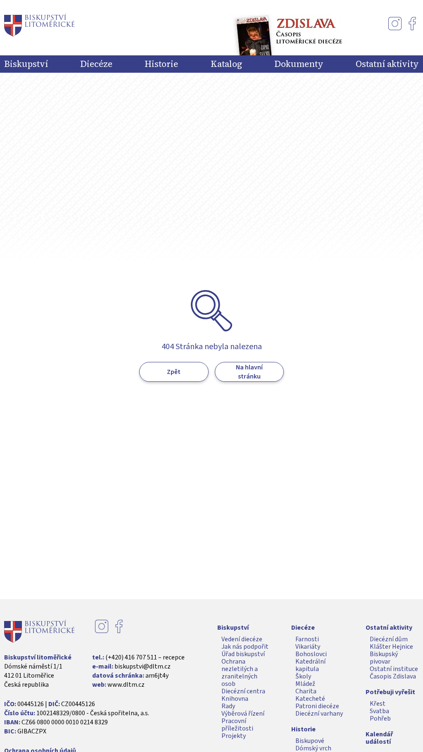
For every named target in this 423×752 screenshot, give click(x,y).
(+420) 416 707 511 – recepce (145, 657)
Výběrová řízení (242, 713)
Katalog (226, 64)
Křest (377, 703)
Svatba (379, 711)
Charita (305, 691)
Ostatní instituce (394, 668)
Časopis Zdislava (393, 676)
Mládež (305, 683)
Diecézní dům (389, 639)
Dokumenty (298, 64)
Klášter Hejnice (391, 646)
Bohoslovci (311, 654)
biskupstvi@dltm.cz (142, 666)
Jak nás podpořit (245, 646)
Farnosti (307, 639)
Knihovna (234, 698)
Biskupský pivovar (384, 658)
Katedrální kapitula (310, 665)
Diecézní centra (243, 691)
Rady (228, 706)
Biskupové (309, 740)
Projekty (233, 735)
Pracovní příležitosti (237, 724)
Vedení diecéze (241, 639)
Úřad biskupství (243, 654)
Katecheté (310, 698)
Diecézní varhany (319, 713)
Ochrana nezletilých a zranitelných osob (239, 672)
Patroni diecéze (317, 706)
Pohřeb (380, 718)
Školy (303, 676)
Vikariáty (307, 646)
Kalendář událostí (379, 738)
